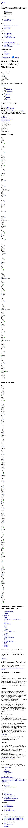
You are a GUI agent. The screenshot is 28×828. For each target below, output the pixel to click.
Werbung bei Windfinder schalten (11, 44)
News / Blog (7, 45)
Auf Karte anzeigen (7, 57)
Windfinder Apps (8, 33)
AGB (5, 51)
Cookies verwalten (8, 46)
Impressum (6, 54)
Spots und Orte (7, 20)
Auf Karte (3, 85)
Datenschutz (6, 53)
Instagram (21, 818)
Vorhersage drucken (7, 110)
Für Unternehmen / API (9, 37)
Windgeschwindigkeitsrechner (8, 758)
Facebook (16, 57)
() (7, 119)
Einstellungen (9, 14)
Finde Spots (5, 659)
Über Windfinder (8, 36)
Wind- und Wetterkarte (9, 19)
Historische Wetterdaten (9, 42)
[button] (14, 5)
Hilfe (6, 11)
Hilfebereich (3, 734)
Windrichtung (4, 117)
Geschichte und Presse (9, 34)
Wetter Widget (7, 28)
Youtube (21, 819)
